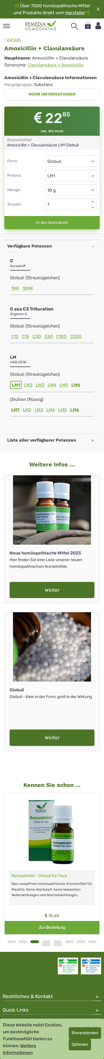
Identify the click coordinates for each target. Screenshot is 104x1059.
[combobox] (71, 175)
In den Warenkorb (52, 222)
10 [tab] (57, 944)
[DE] (40, 25)
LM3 (40, 385)
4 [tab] (46, 941)
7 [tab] (81, 941)
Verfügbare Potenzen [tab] (29, 246)
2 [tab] (23, 941)
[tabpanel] (52, 864)
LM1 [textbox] (51, 175)
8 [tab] (92, 941)
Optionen (80, 1044)
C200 (75, 336)
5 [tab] (57, 941)
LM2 (28, 385)
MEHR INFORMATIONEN (52, 94)
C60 (48, 336)
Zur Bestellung (52, 927)
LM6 (75, 385)
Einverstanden (85, 1032)
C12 (14, 336)
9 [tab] (46, 944)
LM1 (16, 385)
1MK (15, 288)
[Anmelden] (98, 26)
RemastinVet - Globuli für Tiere (39, 875)
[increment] (93, 201)
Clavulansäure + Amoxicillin (55, 65)
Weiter (52, 590)
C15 (25, 336)
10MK (28, 288)
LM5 (64, 385)
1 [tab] (11, 941)
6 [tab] (69, 941)
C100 (61, 336)
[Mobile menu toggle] (6, 26)
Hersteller (75, 12)
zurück (13, 39)
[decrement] (93, 207)
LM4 (52, 385)
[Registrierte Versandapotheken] (68, 966)
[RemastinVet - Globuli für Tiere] (52, 831)
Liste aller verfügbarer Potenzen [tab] (41, 440)
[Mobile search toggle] (74, 26)
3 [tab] (34, 941)
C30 (37, 336)
